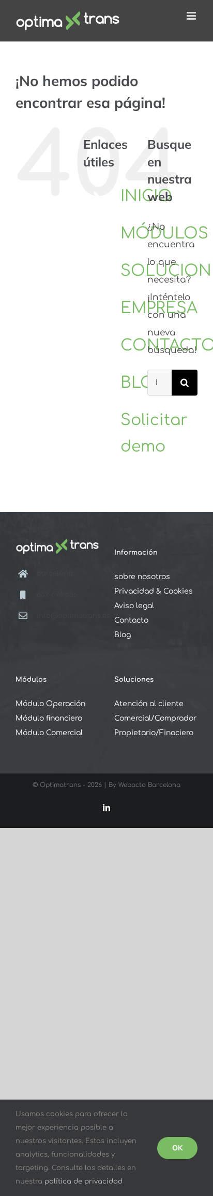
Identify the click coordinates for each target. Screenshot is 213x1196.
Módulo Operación (50, 704)
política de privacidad (83, 1181)
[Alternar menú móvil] (192, 15)
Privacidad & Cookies (153, 591)
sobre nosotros (142, 577)
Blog (122, 635)
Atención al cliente (149, 704)
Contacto (131, 620)
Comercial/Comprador (155, 718)
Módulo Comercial (49, 733)
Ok (177, 1147)
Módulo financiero (49, 718)
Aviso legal (134, 606)
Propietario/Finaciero (153, 733)
